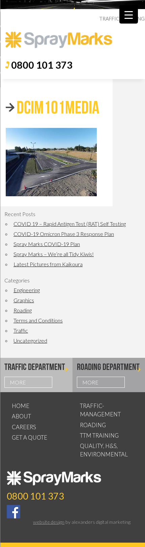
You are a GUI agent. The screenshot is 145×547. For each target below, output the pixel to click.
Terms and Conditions (38, 320)
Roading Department (108, 367)
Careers (24, 427)
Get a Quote (29, 437)
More (18, 382)
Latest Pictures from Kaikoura (48, 264)
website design (48, 522)
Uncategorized (30, 340)
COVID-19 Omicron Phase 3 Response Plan (63, 234)
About (21, 416)
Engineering (26, 290)
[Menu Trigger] (128, 14)
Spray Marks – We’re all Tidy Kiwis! (53, 254)
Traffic (20, 330)
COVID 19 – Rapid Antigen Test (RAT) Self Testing (69, 223)
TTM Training (99, 435)
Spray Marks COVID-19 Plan (46, 244)
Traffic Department (34, 367)
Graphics (23, 300)
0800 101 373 (41, 65)
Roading (22, 310)
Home (20, 405)
